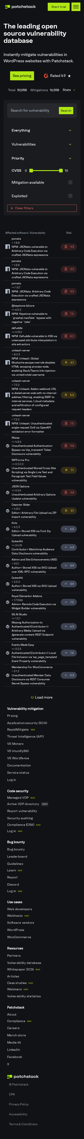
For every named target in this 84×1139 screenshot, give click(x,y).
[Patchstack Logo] (20, 7)
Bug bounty (16, 849)
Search (66, 111)
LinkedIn (14, 1050)
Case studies (20, 983)
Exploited (19, 196)
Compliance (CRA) (24, 825)
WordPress (16, 930)
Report (13, 877)
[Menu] (75, 6)
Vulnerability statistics (24, 996)
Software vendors (21, 923)
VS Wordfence (18, 758)
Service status (18, 773)
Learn (14, 870)
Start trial (58, 7)
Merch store (17, 1035)
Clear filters (24, 208)
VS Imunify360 (18, 751)
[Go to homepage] (42, 1077)
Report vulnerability (22, 811)
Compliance (19, 1021)
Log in (12, 780)
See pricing (22, 76)
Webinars (17, 989)
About (12, 1014)
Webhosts (18, 916)
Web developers (20, 909)
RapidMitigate (21, 730)
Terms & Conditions (23, 1124)
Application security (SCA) (27, 723)
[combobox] (42, 144)
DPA (12, 1094)
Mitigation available (28, 182)
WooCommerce (19, 937)
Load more (44, 697)
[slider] (31, 170)
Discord (13, 885)
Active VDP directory (27, 804)
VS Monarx (15, 744)
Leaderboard (17, 857)
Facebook (15, 1057)
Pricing (12, 716)
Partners (14, 956)
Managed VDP (21, 798)
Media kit (14, 1042)
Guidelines (15, 864)
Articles (13, 976)
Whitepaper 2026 (23, 969)
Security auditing (20, 818)
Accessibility (18, 1114)
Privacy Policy (18, 1104)
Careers (13, 1028)
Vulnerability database (24, 963)
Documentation (19, 765)
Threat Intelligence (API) (25, 736)
